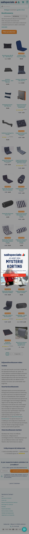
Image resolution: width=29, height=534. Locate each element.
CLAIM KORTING (14, 275)
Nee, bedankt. (14, 278)
